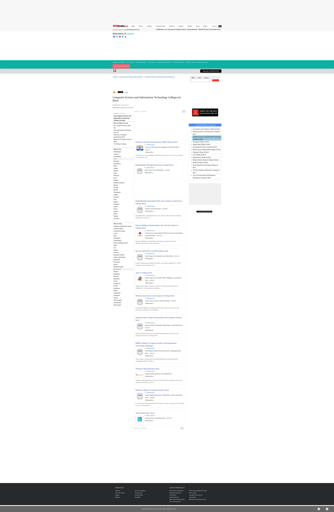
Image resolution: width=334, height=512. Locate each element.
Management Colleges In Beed (202, 157)
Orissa (115, 281)
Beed (115, 159)
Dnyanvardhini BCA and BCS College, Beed (152, 251)
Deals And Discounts (175, 501)
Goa (115, 247)
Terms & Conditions (140, 490)
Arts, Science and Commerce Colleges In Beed (206, 129)
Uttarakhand (117, 302)
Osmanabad (117, 192)
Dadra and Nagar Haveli (121, 243)
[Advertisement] (167, 12)
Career (149, 26)
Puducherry (117, 283)
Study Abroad (140, 62)
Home (133, 26)
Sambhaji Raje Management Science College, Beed (154, 165)
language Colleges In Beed (201, 152)
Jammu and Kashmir (119, 257)
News (141, 26)
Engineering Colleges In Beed (201, 144)
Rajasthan (117, 288)
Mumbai (116, 180)
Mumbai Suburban (119, 183)
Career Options (118, 62)
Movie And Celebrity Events (177, 499)
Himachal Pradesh (119, 255)
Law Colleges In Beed (199, 155)
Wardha (116, 216)
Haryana (116, 252)
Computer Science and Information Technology (160, 77)
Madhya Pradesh (118, 267)
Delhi (115, 245)
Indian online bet (174, 497)
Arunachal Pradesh (119, 231)
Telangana (117, 295)
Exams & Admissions (164, 62)
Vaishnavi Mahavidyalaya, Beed (147, 369)
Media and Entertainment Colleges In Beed (205, 160)
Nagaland (116, 279)
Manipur (116, 271)
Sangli (115, 206)
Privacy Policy (138, 493)
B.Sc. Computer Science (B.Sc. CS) (122, 127)
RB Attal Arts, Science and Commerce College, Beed (155, 296)
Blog (198, 26)
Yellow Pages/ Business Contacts (198, 490)
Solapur (116, 211)
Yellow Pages (160, 26)
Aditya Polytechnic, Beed (145, 413)
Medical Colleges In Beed (200, 162)
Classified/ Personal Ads (195, 495)
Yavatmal (116, 218)
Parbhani (116, 197)
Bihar (115, 236)
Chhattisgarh (117, 240)
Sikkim (115, 290)
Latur (115, 178)
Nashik (116, 190)
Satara (115, 209)
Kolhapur (116, 175)
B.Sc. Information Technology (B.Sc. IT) (122, 131)
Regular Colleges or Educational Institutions (127, 77)
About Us (117, 490)
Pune (115, 199)
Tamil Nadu (117, 293)
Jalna (115, 173)
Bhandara (116, 161)
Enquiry (117, 495)
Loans (188, 62)
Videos (189, 26)
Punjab (116, 286)
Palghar (116, 194)
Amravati (116, 154)
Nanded (116, 187)
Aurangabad (117, 156)
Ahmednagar (117, 151)
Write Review (150, 144)
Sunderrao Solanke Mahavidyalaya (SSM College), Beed (156, 142)
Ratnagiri (116, 204)
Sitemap (117, 497)
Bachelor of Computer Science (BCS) (123, 140)
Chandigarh (117, 238)
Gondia (116, 168)
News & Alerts (202, 62)
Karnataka (117, 262)
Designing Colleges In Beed (201, 142)
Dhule (115, 166)
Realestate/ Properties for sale (197, 499)
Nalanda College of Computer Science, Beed (152, 390)
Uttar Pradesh (118, 300)
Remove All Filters (119, 113)
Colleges (129, 62)
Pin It (126, 92)
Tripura (116, 298)
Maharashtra (117, 269)
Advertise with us (133, 30)
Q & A (193, 62)
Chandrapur (117, 163)
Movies (171, 26)
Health (180, 26)
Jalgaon (116, 171)
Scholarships (178, 62)
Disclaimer (138, 497)
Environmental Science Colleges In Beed (205, 147)
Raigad (116, 202)
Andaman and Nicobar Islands (122, 226)
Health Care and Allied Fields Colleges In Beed (206, 149)
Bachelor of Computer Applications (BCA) (120, 136)
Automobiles (192, 497)
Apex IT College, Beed (144, 273)
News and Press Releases (176, 490)
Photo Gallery (193, 493)
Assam (115, 233)
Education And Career (175, 493)
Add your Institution (121, 66)
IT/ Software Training (120, 144)
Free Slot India (139, 495)
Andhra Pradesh (118, 228)
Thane (115, 213)
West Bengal (117, 305)
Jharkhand (117, 259)
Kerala (115, 264)
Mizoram (116, 276)
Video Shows (172, 495)
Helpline (151, 62)
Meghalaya (117, 274)
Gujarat (116, 250)
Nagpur (116, 185)
